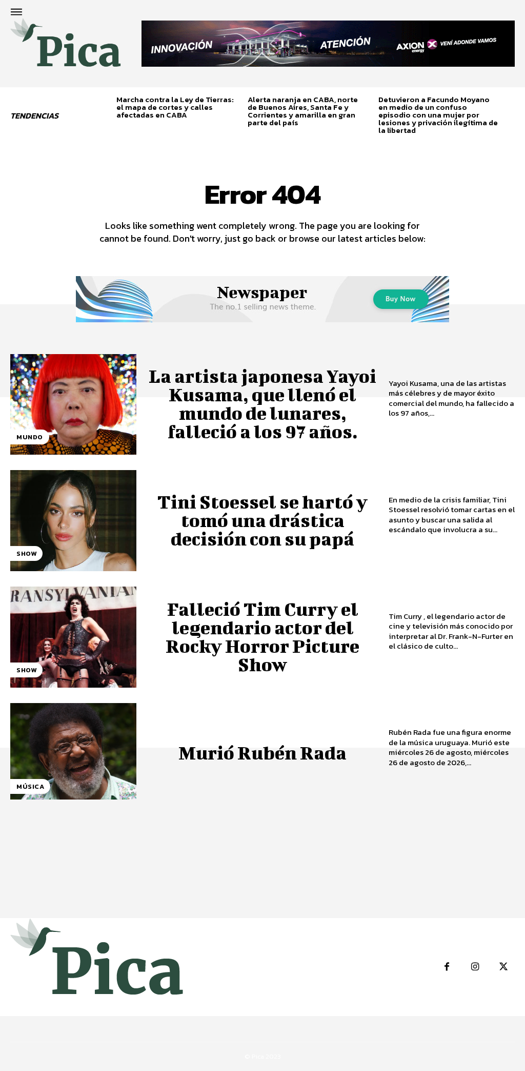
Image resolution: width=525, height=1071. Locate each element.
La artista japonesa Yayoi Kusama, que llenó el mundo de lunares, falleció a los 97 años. (262, 403)
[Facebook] (446, 967)
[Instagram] (475, 967)
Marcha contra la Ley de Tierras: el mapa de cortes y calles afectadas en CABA (175, 107)
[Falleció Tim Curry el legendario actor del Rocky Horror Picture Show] (73, 637)
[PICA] (65, 47)
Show (26, 553)
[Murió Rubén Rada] (73, 753)
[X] (503, 967)
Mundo (29, 437)
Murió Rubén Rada (262, 752)
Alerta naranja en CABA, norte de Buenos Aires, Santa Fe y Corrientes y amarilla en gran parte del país (303, 110)
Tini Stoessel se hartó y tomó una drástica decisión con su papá (262, 520)
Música (30, 786)
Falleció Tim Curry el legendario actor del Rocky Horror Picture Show (262, 636)
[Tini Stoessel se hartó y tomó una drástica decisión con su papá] (73, 520)
